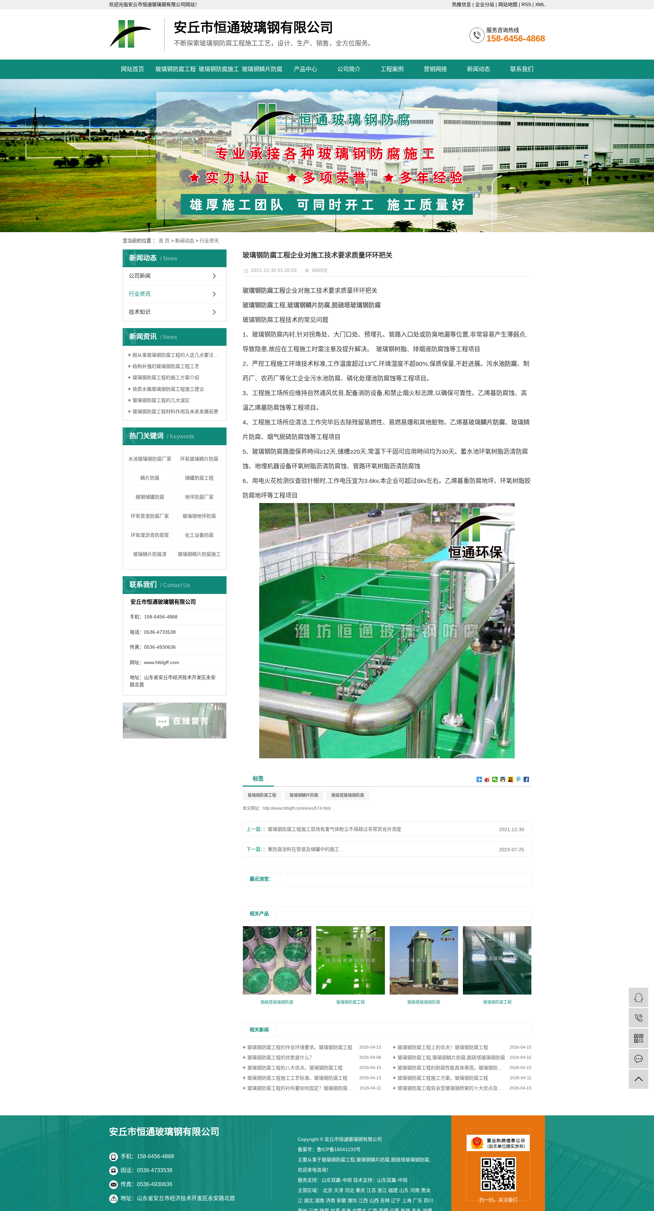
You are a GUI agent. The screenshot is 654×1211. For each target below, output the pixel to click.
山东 (404, 1190)
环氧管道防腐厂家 (150, 516)
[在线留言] (638, 1058)
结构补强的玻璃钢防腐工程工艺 (166, 366)
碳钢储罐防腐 (150, 497)
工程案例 (392, 69)
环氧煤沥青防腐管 (150, 535)
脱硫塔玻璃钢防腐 (347, 795)
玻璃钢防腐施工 (219, 69)
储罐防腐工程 (199, 478)
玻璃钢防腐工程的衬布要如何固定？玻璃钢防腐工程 (302, 1088)
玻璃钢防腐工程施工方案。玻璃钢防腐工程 (443, 1078)
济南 (330, 1200)
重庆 (360, 1190)
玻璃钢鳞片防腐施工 (199, 554)
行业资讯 (209, 240)
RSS (526, 4)
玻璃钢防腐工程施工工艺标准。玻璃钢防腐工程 (297, 1078)
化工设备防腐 (199, 535)
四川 (428, 1200)
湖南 (319, 1200)
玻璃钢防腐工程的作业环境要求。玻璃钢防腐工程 (299, 1047)
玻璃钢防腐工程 (175, 69)
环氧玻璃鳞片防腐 (199, 459)
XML (540, 4)
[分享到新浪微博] (487, 779)
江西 (363, 1200)
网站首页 (132, 69)
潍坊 (352, 1200)
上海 (406, 1200)
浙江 (382, 1190)
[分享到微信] (495, 779)
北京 (327, 1190)
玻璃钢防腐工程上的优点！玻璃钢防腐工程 (443, 1047)
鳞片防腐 (149, 478)
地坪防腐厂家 (199, 497)
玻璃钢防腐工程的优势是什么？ (280, 1057)
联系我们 (521, 69)
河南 (415, 1190)
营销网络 (435, 69)
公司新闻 (140, 276)
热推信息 (461, 4)
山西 (374, 1200)
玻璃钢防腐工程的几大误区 (161, 400)
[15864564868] (638, 1018)
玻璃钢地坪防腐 (199, 516)
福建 (393, 1190)
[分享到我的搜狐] (511, 779)
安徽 (341, 1200)
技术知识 (140, 312)
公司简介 (348, 69)
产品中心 (305, 69)
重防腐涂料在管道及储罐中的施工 (303, 849)
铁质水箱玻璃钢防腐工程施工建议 (168, 389)
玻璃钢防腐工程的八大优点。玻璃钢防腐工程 (295, 1067)
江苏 (371, 1190)
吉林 (385, 1200)
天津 (338, 1190)
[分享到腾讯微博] (518, 779)
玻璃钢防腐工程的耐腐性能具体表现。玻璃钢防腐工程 (455, 1067)
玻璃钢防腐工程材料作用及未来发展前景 (175, 411)
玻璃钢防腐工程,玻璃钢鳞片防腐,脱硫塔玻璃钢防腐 (451, 1057)
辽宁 (396, 1200)
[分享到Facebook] (526, 779)
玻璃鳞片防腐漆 (150, 554)
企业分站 (484, 4)
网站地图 (507, 4)
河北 (349, 1190)
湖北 (308, 1200)
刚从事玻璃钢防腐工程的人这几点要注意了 (177, 355)
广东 (417, 1200)
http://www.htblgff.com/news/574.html (297, 808)
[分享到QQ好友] (503, 779)
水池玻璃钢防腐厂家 (149, 459)
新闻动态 (478, 69)
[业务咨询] (638, 997)
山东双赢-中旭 (337, 1180)
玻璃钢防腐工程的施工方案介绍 (166, 377)
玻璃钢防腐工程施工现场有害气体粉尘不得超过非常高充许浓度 (334, 829)
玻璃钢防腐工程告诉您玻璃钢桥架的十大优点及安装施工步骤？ (464, 1088)
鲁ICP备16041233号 (339, 1149)
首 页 (164, 240)
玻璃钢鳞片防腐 (262, 69)
